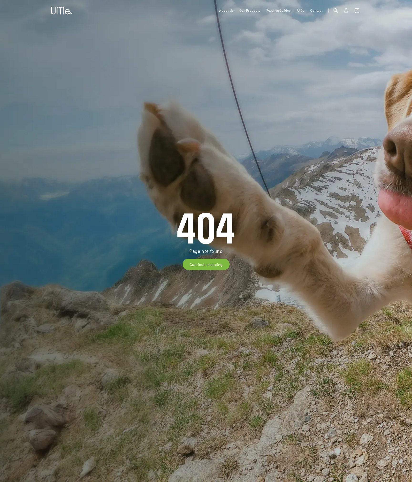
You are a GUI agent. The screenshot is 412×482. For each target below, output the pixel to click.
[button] (335, 10)
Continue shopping (206, 264)
